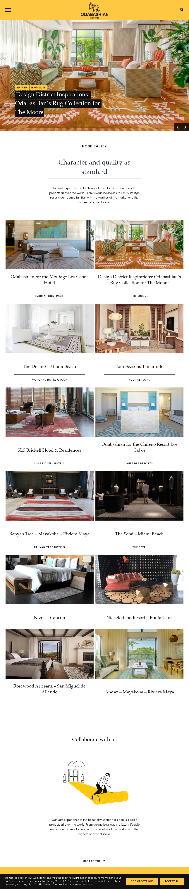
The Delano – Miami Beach (49, 366)
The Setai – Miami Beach (139, 534)
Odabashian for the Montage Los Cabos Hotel (49, 280)
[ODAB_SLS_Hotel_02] (50, 388)
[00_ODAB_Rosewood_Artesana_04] (50, 630)
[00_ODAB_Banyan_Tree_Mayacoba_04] (50, 472)
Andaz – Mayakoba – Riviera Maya (139, 692)
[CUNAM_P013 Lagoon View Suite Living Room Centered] (139, 630)
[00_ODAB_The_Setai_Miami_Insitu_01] (139, 472)
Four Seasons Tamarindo (139, 366)
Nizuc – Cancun (49, 617)
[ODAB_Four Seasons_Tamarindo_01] (139, 305)
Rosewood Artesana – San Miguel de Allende (49, 689)
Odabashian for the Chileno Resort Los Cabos (140, 447)
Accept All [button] (172, 881)
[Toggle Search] (182, 10)
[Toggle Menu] (8, 10)
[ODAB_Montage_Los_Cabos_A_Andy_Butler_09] (50, 221)
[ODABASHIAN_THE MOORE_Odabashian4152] (139, 221)
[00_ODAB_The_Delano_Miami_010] (50, 305)
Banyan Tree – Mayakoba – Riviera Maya (49, 534)
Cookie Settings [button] (142, 881)
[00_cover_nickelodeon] (139, 556)
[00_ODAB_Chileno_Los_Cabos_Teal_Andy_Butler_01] (139, 388)
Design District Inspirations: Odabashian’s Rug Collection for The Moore (58, 104)
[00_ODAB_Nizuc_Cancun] (50, 556)
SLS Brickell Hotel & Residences (49, 450)
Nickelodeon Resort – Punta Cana (139, 617)
